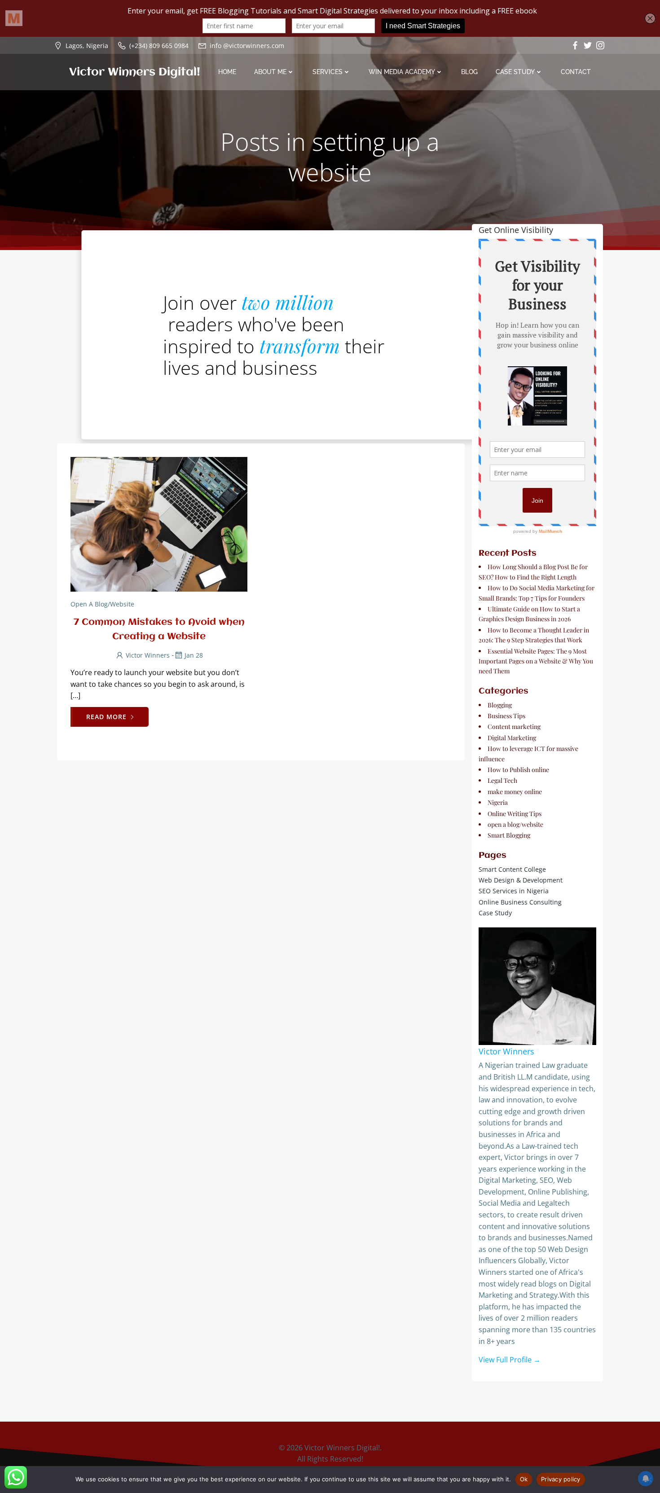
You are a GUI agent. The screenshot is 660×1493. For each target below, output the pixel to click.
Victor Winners (148, 655)
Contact (576, 71)
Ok (524, 1479)
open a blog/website (102, 604)
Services (327, 71)
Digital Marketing (512, 737)
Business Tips (506, 715)
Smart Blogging (509, 835)
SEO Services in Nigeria (514, 891)
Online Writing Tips (514, 813)
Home (227, 71)
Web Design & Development (521, 880)
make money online (515, 791)
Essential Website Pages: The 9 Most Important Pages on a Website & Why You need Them (536, 661)
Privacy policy (561, 1479)
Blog (469, 71)
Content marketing (514, 726)
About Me (270, 71)
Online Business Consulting (520, 902)
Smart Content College (512, 869)
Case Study (515, 71)
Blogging (500, 705)
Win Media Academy (402, 71)
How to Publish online (518, 769)
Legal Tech (502, 780)
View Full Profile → (510, 1360)
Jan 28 (194, 655)
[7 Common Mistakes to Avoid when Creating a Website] (158, 524)
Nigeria (498, 802)
